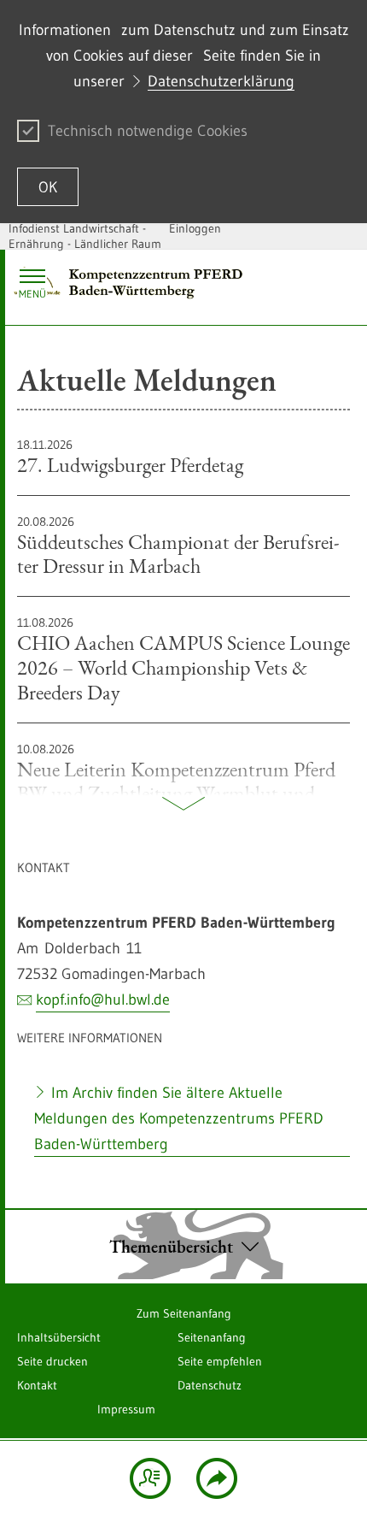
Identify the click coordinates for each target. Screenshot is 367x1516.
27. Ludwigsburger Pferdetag (130, 457)
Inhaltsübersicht (59, 1337)
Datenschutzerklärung (221, 81)
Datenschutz (210, 1385)
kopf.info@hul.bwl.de (103, 999)
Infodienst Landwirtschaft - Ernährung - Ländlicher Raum (85, 236)
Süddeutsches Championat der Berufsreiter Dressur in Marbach (178, 546)
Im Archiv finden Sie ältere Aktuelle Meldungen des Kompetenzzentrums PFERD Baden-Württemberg (178, 1118)
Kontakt (37, 1385)
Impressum (126, 1409)
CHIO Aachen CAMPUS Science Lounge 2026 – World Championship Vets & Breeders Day (183, 659)
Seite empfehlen (220, 1361)
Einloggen (195, 228)
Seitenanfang (212, 1337)
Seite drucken (52, 1361)
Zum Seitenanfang (184, 1313)
